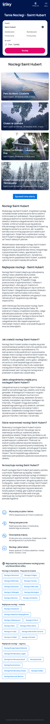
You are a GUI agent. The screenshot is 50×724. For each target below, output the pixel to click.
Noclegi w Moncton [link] (11, 598)
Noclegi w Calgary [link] (30, 575)
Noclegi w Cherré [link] (32, 620)
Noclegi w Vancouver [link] (11, 575)
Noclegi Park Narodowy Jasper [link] (15, 654)
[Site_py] (40, 702)
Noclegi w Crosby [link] (10, 631)
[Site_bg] (21, 690)
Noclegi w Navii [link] (9, 626)
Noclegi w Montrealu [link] (11, 581)
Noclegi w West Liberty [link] (28, 626)
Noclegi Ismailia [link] (35, 659)
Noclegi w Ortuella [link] (28, 637)
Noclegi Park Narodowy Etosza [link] (15, 671)
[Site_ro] (13, 690)
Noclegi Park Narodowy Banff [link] (14, 659)
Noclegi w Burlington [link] (31, 592)
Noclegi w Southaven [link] (11, 609)
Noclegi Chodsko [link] (37, 671)
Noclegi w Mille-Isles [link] (31, 586)
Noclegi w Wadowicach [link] (12, 620)
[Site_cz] (44, 690)
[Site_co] (29, 696)
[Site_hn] (33, 702)
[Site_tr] (36, 690)
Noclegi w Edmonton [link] (11, 586)
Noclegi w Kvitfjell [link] (10, 637)
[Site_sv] (10, 702)
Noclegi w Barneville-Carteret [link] (32, 631)
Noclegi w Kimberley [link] (30, 598)
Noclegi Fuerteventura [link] (12, 665)
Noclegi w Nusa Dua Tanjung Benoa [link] (16, 614)
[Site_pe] (29, 690)
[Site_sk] (13, 696)
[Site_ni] (17, 702)
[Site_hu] (21, 696)
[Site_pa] (44, 696)
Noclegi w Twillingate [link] (11, 592)
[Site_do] (36, 696)
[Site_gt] (25, 702)
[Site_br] (6, 690)
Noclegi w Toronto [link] (30, 581)
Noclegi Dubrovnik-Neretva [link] (13, 676)
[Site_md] (6, 696)
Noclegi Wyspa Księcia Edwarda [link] (15, 648)
